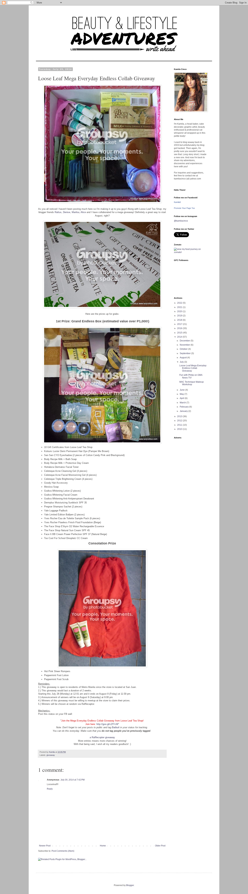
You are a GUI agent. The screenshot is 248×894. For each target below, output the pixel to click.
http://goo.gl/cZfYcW (107, 724)
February (184, 407)
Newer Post (44, 845)
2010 (180, 429)
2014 (180, 337)
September (185, 353)
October (184, 349)
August (183, 357)
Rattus (58, 212)
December (185, 340)
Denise (66, 212)
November (185, 345)
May (182, 394)
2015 (180, 332)
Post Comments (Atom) (63, 851)
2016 (180, 328)
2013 (180, 416)
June (182, 390)
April (182, 398)
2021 (180, 307)
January (184, 411)
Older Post (160, 845)
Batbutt (115, 727)
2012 (180, 420)
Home (103, 845)
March (183, 402)
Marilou (75, 212)
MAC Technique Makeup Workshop (191, 383)
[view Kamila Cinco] (190, 252)
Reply (50, 789)
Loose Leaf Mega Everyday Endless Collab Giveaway (192, 368)
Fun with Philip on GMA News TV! (190, 376)
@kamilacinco (181, 221)
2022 (180, 303)
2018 (180, 320)
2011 (180, 425)
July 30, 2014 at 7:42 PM (72, 780)
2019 (180, 315)
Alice (83, 212)
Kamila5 (177, 202)
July (182, 362)
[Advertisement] (190, 495)
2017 (180, 324)
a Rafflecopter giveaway (102, 737)
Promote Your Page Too (184, 208)
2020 (180, 311)
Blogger (130, 885)
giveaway (50, 755)
